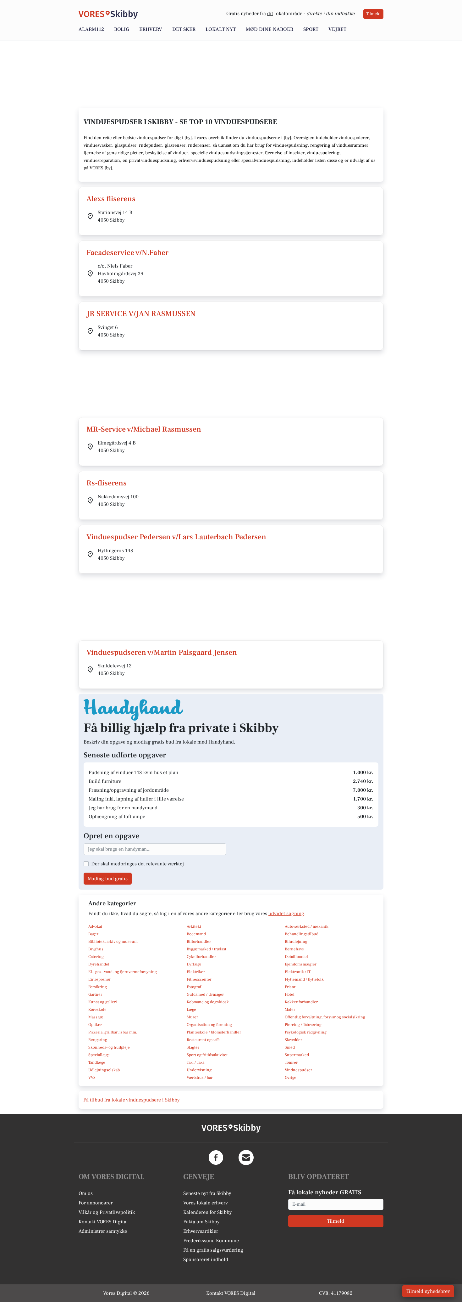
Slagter (193, 1047)
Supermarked (297, 1054)
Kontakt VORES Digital (103, 1222)
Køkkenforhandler (301, 1002)
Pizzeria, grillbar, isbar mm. (112, 1032)
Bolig (121, 29)
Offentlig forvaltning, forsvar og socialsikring (325, 1017)
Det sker (183, 29)
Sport (310, 29)
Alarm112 (91, 29)
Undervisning (199, 1070)
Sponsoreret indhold (205, 1259)
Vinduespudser (298, 1070)
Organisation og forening (209, 1024)
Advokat (95, 926)
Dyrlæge (194, 964)
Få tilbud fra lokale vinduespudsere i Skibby (131, 1100)
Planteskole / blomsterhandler (214, 1032)
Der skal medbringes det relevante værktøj (137, 864)
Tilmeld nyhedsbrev (428, 1291)
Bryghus (95, 949)
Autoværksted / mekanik (306, 926)
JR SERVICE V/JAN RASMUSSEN (140, 314)
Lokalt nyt (221, 29)
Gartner (95, 994)
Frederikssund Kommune (211, 1240)
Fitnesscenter (199, 979)
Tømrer (291, 1062)
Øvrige (290, 1077)
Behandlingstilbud (301, 934)
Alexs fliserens (110, 199)
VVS (92, 1077)
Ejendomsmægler (300, 964)
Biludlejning (296, 941)
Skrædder (293, 1039)
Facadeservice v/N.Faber (127, 253)
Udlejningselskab (104, 1070)
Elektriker (196, 971)
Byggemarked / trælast (206, 949)
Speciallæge (99, 1054)
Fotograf (194, 986)
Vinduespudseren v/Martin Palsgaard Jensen (161, 652)
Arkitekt (194, 926)
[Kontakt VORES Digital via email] (246, 1157)
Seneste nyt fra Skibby (207, 1193)
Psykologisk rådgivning (306, 1032)
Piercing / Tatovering (303, 1024)
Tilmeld (373, 14)
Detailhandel (296, 956)
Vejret (337, 29)
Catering (96, 956)
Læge (191, 1009)
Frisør (290, 986)
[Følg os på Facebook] (215, 1157)
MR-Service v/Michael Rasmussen (143, 429)
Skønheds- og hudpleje (109, 1047)
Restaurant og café (203, 1039)
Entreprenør (99, 979)
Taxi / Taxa (195, 1062)
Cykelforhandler (201, 956)
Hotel (289, 994)
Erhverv (150, 29)
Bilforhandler (199, 941)
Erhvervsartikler (200, 1231)
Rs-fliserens (106, 483)
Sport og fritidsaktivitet (207, 1054)
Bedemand (196, 934)
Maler (290, 1009)
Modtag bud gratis (108, 878)
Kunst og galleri (102, 1002)
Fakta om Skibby (201, 1222)
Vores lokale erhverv (205, 1203)
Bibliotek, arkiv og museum (113, 941)
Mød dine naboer (269, 29)
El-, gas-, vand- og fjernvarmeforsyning (122, 971)
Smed (290, 1047)
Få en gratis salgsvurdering (213, 1250)
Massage (95, 1017)
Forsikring (97, 986)
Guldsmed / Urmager (205, 994)
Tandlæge (96, 1062)
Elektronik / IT (298, 971)
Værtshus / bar (199, 1077)
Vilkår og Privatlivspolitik (107, 1212)
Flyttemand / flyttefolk (304, 979)
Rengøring (97, 1039)
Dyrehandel (98, 964)
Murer (192, 1017)
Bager (93, 934)
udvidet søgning (286, 913)
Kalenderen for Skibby (207, 1212)
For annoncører (96, 1203)
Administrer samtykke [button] (103, 1231)
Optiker (95, 1024)
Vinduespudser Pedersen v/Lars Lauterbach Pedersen (176, 537)
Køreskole (97, 1009)
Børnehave (294, 949)
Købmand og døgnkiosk (208, 1002)
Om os (86, 1193)
